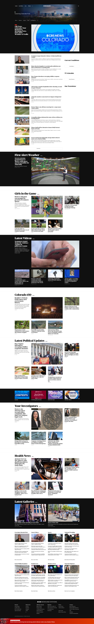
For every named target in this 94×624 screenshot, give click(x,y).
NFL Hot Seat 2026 (18, 609)
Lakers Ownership (18, 610)
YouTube (27, 606)
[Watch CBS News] (5, 621)
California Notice (61, 607)
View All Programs (71, 79)
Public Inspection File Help (52, 607)
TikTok (27, 610)
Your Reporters (33, 20)
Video (28, 20)
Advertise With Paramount (74, 607)
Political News (17, 606)
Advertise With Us (40, 610)
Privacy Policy (61, 606)
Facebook (27, 607)
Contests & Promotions (40, 609)
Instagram (27, 609)
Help (70, 610)
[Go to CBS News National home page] (47, 5)
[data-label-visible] (93, 619)
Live (25, 5)
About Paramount (72, 606)
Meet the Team (39, 606)
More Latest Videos (34, 559)
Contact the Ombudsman (74, 613)
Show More (38, 148)
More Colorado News (18, 559)
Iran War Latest (17, 607)
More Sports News (51, 559)
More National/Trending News (70, 559)
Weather (20, 20)
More (42, 155)
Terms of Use (61, 610)
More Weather (72, 66)
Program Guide (39, 607)
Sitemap (38, 613)
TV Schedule (69, 73)
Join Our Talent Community (74, 609)
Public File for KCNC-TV (52, 606)
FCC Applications (51, 609)
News (16, 20)
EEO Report (50, 610)
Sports (24, 20)
